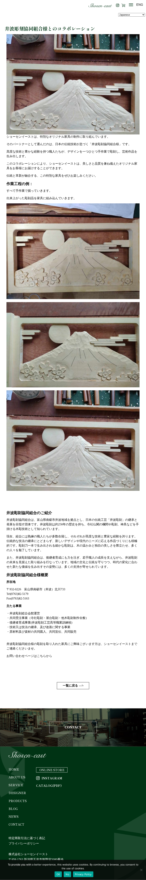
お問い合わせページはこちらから (29, 656)
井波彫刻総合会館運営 (25, 613)
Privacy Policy (83, 874)
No (67, 874)
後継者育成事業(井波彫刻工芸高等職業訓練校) (41, 622)
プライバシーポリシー (24, 843)
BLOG (13, 808)
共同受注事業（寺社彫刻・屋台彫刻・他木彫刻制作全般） (49, 618)
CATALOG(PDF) (49, 785)
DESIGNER (17, 792)
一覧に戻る (70, 685)
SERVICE (16, 785)
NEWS (13, 816)
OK (58, 874)
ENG (139, 4)
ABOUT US (17, 777)
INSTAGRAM (52, 778)
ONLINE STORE (51, 770)
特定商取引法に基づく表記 (27, 838)
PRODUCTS (18, 800)
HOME (14, 769)
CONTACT (73, 727)
